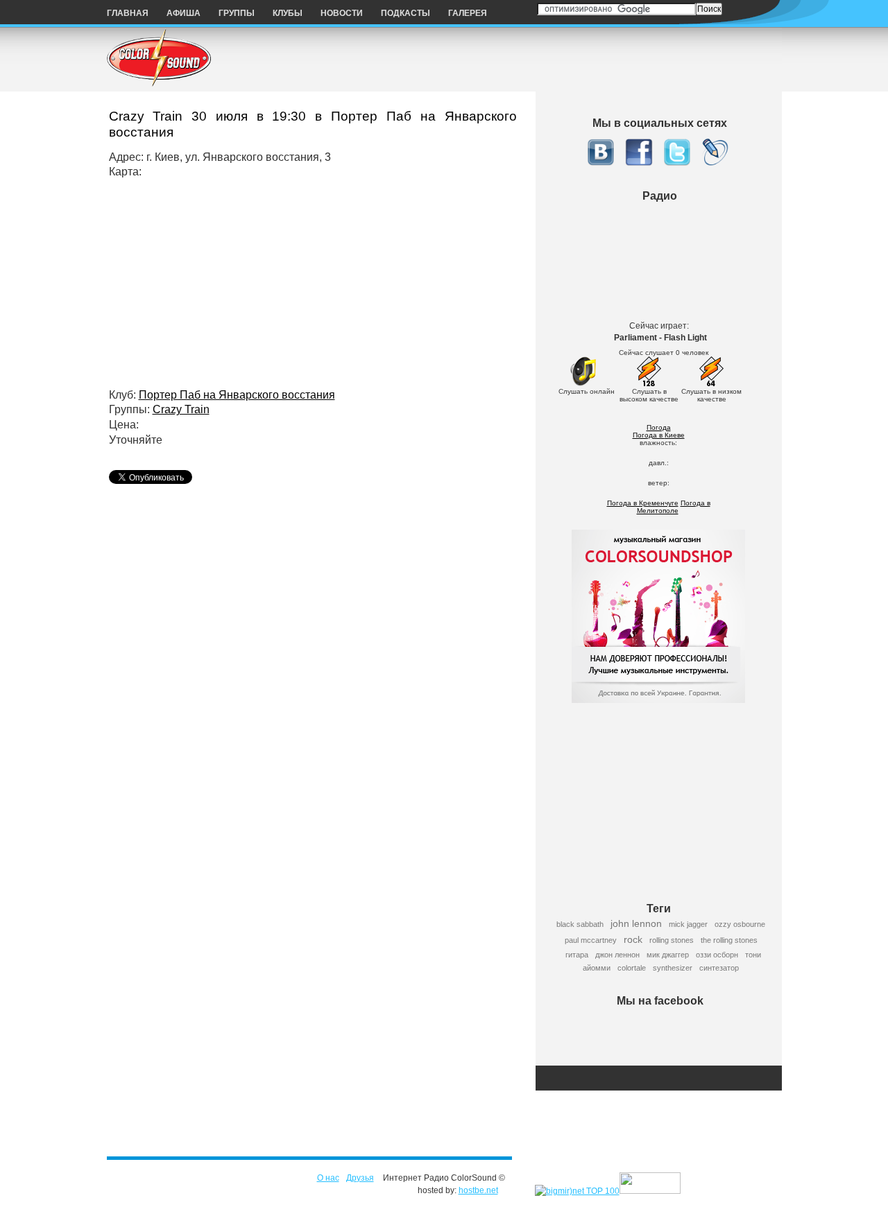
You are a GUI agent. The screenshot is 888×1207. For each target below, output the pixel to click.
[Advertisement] (663, 794)
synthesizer (672, 968)
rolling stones (671, 940)
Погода (659, 427)
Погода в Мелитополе (673, 506)
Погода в (659, 435)
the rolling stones (729, 940)
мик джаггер (668, 954)
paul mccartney (591, 940)
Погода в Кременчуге (642, 503)
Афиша (183, 13)
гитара (576, 954)
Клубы (287, 13)
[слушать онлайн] (583, 384)
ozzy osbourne (740, 924)
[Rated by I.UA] (650, 1191)
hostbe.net (478, 1190)
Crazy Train (181, 409)
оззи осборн (717, 954)
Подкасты (405, 13)
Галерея (467, 13)
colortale (631, 968)
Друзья (360, 1178)
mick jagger (688, 924)
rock (633, 939)
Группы (237, 13)
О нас (328, 1178)
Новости (342, 13)
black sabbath (580, 924)
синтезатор (719, 968)
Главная (127, 13)
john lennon (636, 923)
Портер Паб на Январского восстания (237, 395)
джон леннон (617, 954)
